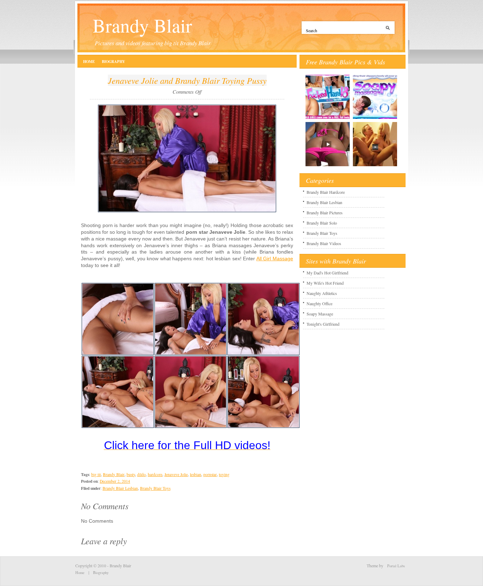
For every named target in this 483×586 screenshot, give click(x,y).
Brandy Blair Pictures (325, 212)
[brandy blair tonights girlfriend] (375, 165)
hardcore (155, 474)
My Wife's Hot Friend (325, 283)
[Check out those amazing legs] (118, 353)
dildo (141, 474)
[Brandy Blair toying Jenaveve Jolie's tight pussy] (191, 426)
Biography (113, 61)
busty (131, 474)
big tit (96, 474)
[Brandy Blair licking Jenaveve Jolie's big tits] (263, 353)
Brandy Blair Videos (324, 243)
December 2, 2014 (115, 481)
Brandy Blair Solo (322, 223)
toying (224, 474)
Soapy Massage (320, 314)
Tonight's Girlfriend (323, 324)
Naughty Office (319, 303)
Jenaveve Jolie (176, 474)
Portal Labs (396, 565)
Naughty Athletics (322, 293)
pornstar (210, 474)
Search (389, 30)
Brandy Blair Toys (155, 488)
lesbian (195, 474)
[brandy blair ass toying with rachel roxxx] (375, 118)
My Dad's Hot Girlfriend (327, 272)
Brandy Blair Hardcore (326, 192)
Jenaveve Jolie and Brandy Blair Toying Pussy (187, 80)
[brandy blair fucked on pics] (327, 165)
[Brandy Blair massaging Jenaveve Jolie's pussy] (191, 353)
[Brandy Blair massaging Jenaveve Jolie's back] (187, 210)
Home (89, 61)
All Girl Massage (274, 258)
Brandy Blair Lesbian (120, 488)
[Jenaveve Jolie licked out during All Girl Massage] (118, 426)
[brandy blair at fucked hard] (327, 118)
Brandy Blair (142, 25)
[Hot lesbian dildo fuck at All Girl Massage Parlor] (263, 426)
